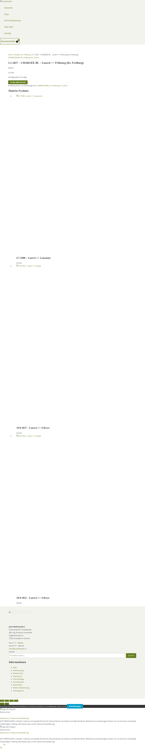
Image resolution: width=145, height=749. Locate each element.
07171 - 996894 (17, 643)
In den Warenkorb (17, 82)
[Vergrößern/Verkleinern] (2, 701)
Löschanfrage (18, 679)
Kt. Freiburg (26, 54)
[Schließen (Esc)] (16, 701)
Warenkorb (17, 685)
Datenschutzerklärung (20, 718)
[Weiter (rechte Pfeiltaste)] (7, 704)
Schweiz (17, 54)
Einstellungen (75, 706)
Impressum (17, 676)
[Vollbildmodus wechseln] (7, 701)
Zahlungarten (18, 691)
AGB (14, 667)
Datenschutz (18, 673)
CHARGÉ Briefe (14, 57)
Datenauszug (18, 670)
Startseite (8, 7)
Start (10, 54)
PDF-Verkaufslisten (12, 20)
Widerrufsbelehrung (21, 688)
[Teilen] (11, 701)
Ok (4, 744)
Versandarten (18, 682)
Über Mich (8, 27)
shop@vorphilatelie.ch (18, 649)
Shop (6, 14)
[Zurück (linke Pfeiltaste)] (2, 704)
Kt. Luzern (35, 57)
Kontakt (7, 33)
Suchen (12, 652)
